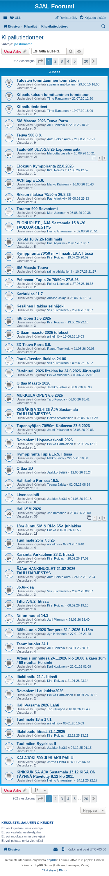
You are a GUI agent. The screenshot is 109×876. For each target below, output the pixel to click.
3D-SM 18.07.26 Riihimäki (39, 239)
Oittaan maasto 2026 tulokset (42, 332)
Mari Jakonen (56, 212)
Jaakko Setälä (57, 387)
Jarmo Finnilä (56, 762)
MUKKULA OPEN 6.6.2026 (40, 395)
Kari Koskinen (57, 666)
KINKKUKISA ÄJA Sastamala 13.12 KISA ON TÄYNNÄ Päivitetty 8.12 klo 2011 (56, 774)
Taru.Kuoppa (56, 399)
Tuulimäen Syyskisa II (36, 744)
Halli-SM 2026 (29, 509)
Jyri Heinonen (57, 633)
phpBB (51, 860)
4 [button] (68, 61)
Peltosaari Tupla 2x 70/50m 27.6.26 (47, 280)
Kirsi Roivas (55, 170)
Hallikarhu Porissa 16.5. (38, 480)
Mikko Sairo (55, 458)
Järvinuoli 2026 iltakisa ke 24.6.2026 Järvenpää (58, 371)
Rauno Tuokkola (58, 348)
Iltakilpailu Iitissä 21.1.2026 (41, 731)
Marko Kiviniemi (58, 184)
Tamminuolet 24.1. (33, 644)
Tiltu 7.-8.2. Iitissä (33, 601)
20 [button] (86, 61)
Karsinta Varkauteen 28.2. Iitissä (45, 554)
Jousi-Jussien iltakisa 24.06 (41, 359)
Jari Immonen (56, 513)
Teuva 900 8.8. (29, 135)
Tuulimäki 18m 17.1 (34, 719)
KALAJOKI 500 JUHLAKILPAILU (45, 758)
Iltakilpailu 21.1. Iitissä (37, 677)
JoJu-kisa (25, 587)
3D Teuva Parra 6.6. (34, 345)
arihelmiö (53, 336)
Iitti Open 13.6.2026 (34, 318)
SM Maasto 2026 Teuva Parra (42, 121)
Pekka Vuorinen (58, 375)
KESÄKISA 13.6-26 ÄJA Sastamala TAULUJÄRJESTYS (47, 411)
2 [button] (55, 61)
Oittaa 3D (25, 468)
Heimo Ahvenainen (60, 231)
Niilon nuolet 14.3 (32, 615)
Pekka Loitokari (58, 283)
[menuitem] (15, 17)
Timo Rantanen (58, 98)
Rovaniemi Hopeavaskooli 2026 (45, 440)
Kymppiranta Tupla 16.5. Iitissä (44, 454)
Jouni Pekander (58, 429)
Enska (51, 530)
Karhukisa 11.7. (30, 294)
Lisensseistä (28, 495)
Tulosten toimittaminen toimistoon (48, 80)
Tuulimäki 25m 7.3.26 (36, 540)
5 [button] (75, 61)
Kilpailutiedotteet (22, 37)
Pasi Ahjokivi (56, 198)
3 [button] (62, 61)
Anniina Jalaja (56, 298)
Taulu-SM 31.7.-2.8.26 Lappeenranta (48, 149)
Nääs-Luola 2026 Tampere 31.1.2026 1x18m (55, 630)
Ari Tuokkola (56, 125)
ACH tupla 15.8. (30, 180)
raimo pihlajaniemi (59, 271)
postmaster (23, 44)
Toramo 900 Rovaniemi (37, 209)
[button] (40, 61)
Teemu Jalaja (56, 484)
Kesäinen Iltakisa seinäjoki (41, 306)
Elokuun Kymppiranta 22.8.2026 (45, 166)
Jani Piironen (56, 619)
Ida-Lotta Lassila (58, 153)
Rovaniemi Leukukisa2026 (40, 691)
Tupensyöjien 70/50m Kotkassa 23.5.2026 (53, 426)
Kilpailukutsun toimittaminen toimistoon (53, 94)
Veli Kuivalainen (58, 310)
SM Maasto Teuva (32, 267)
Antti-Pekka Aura (59, 139)
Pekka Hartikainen (60, 444)
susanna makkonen (61, 84)
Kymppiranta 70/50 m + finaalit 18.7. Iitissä (55, 253)
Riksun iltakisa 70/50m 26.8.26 (44, 194)
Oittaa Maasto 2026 (33, 383)
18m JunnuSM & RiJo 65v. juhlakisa (49, 526)
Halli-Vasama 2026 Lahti (38, 705)
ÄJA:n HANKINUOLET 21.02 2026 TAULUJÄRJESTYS (46, 571)
